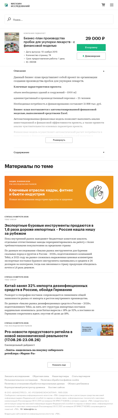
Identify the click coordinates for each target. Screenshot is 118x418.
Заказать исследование (17, 376)
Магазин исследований (20, 5)
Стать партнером (81, 376)
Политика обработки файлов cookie (60, 380)
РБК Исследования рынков (23, 184)
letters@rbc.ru (30, 408)
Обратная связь (41, 376)
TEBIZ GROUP (11, 219)
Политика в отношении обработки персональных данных (35, 384)
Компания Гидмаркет (34, 33)
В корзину (91, 47)
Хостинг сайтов (56, 387)
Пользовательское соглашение (21, 380)
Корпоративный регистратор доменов (25, 387)
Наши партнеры (60, 376)
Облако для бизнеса (78, 384)
